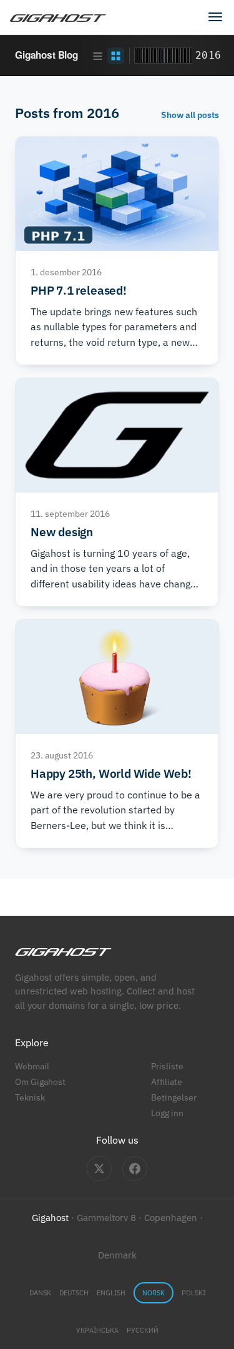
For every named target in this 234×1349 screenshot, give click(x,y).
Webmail (32, 1066)
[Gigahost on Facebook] (134, 1168)
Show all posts (190, 114)
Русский (142, 1330)
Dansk (40, 1292)
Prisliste (167, 1066)
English (111, 1292)
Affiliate (166, 1081)
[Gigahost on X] (99, 1168)
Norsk (153, 1292)
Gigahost (50, 1218)
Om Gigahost (40, 1081)
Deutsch (74, 1292)
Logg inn (167, 1113)
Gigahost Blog (46, 55)
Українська (97, 1330)
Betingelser (174, 1097)
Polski (193, 1292)
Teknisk (30, 1097)
